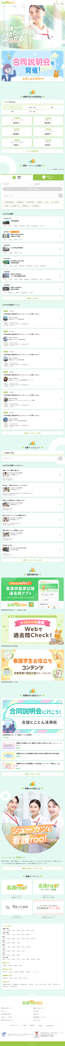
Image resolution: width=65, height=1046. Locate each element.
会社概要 (24, 1025)
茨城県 (4, 938)
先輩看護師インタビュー (39, 1017)
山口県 (23, 951)
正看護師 (5, 965)
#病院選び (18, 748)
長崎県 (13, 959)
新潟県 (4, 934)
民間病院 (22, 971)
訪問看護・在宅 (56, 984)
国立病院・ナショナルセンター (33, 971)
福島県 (32, 930)
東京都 (27, 938)
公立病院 (10, 971)
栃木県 (8, 938)
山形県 (27, 930)
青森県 (8, 930)
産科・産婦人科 (43, 984)
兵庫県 (18, 947)
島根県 (8, 951)
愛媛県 (13, 955)
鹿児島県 (33, 959)
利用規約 (40, 1025)
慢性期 (20, 978)
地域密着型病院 (23, 984)
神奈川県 (33, 938)
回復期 (15, 978)
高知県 (18, 955)
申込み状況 (36, 1011)
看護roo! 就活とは (38, 1008)
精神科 (49, 984)
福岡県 (4, 959)
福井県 (18, 934)
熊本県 (18, 959)
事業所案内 (32, 1025)
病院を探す (36, 1014)
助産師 (20, 965)
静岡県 (8, 942)
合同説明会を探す (6, 1014)
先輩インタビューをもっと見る (32, 560)
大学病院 (5, 971)
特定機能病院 (15, 984)
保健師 (15, 965)
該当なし (26, 978)
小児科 (36, 984)
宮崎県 (27, 959)
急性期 (10, 978)
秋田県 (23, 930)
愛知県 (13, 942)
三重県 (18, 942)
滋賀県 (4, 947)
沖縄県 (38, 959)
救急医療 (31, 984)
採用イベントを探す (6, 1017)
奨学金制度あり (13, 986)
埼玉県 (18, 938)
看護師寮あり (6, 986)
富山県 (8, 934)
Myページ (4, 1011)
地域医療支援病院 (7, 984)
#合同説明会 (6, 737)
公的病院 (16, 971)
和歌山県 (28, 947)
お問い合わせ (36, 1020)
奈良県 (23, 947)
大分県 (23, 959)
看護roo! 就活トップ (6, 1008)
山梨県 (23, 934)
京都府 (8, 947)
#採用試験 (18, 756)
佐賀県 (8, 959)
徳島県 (4, 955)
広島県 (18, 951)
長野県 (27, 934)
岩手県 (13, 930)
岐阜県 (4, 942)
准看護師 (10, 965)
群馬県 (13, 938)
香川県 (8, 955)
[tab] (16, 177)
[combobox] (17, 184)
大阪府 (13, 947)
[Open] (56, 458)
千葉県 (23, 938)
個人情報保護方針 (50, 1025)
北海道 (4, 930)
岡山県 (13, 951)
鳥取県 (4, 951)
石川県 (13, 934)
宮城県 (18, 930)
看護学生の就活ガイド (7, 1020)
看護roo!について (15, 1025)
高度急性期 (5, 978)
